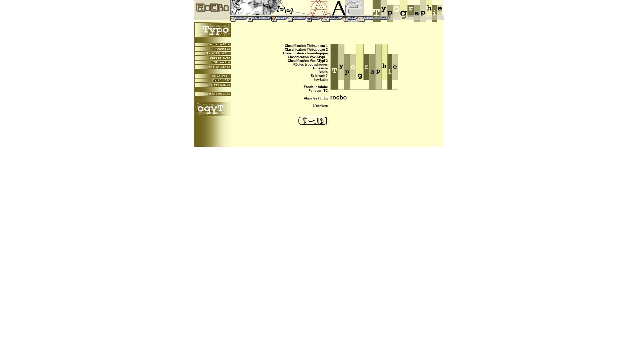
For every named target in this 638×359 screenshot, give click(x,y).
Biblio (323, 72)
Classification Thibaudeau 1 (306, 46)
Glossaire (320, 68)
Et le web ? (319, 76)
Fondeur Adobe (316, 87)
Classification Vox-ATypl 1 (308, 57)
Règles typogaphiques (310, 64)
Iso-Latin (321, 79)
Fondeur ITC (318, 90)
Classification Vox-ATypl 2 (308, 61)
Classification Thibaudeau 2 (306, 49)
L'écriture (320, 106)
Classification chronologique (305, 53)
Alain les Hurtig (316, 98)
